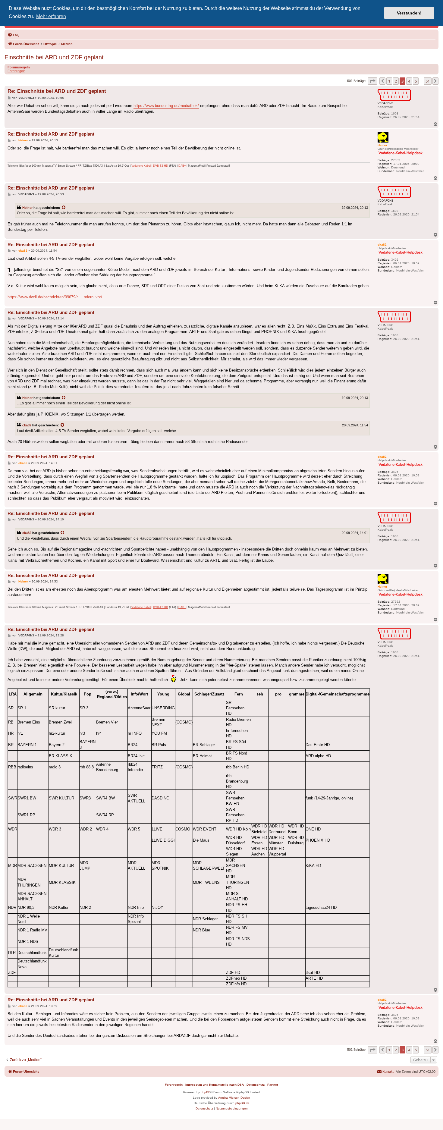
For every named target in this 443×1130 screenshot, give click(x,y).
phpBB (205, 1092)
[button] (372, 81)
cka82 (26, 425)
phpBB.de (242, 1103)
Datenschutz (256, 1084)
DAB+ (182, 165)
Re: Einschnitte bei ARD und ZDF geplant (57, 91)
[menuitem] (14, 35)
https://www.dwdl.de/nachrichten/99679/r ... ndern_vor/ (55, 297)
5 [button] (416, 81)
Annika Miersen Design (234, 1097)
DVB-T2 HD (160, 165)
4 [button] (409, 81)
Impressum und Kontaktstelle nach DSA (214, 1084)
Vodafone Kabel (141, 165)
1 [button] (389, 81)
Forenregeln (16, 71)
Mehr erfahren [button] (51, 16)
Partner (272, 1084)
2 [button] (396, 81)
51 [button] (428, 81)
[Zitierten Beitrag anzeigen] (64, 207)
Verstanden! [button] (409, 13)
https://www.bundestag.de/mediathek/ (166, 105)
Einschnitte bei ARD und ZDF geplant (54, 57)
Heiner (27, 207)
